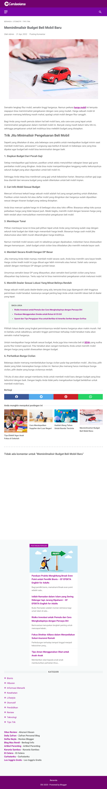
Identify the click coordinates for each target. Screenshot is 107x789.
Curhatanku (10, 756)
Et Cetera (8, 753)
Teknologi (12, 717)
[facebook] (16, 397)
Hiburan (11, 683)
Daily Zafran (10, 735)
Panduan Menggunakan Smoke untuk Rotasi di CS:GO (38, 314)
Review (10, 712)
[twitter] (41, 397)
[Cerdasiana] (16, 4)
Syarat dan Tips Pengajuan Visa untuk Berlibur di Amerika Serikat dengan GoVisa (50, 318)
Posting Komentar (37, 34)
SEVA (87, 342)
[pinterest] (66, 397)
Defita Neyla (10, 739)
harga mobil (80, 107)
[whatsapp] (90, 397)
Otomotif (11, 702)
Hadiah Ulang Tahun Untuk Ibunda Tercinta (64, 426)
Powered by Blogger (58, 785)
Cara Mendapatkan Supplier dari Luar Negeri (40, 426)
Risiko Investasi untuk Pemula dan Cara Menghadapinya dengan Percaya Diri (48, 310)
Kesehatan (12, 693)
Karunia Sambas (12, 749)
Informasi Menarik (16, 688)
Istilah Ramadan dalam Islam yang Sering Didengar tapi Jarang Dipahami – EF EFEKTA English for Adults (52, 600)
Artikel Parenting (12, 746)
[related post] (15, 420)
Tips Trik (11, 722)
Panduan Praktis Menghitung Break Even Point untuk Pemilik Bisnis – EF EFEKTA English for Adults (52, 579)
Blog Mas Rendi (12, 742)
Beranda (53, 780)
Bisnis (10, 678)
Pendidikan (12, 707)
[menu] (6, 12)
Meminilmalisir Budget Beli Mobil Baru (90, 429)
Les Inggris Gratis (13, 760)
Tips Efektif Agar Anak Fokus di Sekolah (14, 437)
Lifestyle (11, 698)
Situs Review (10, 732)
